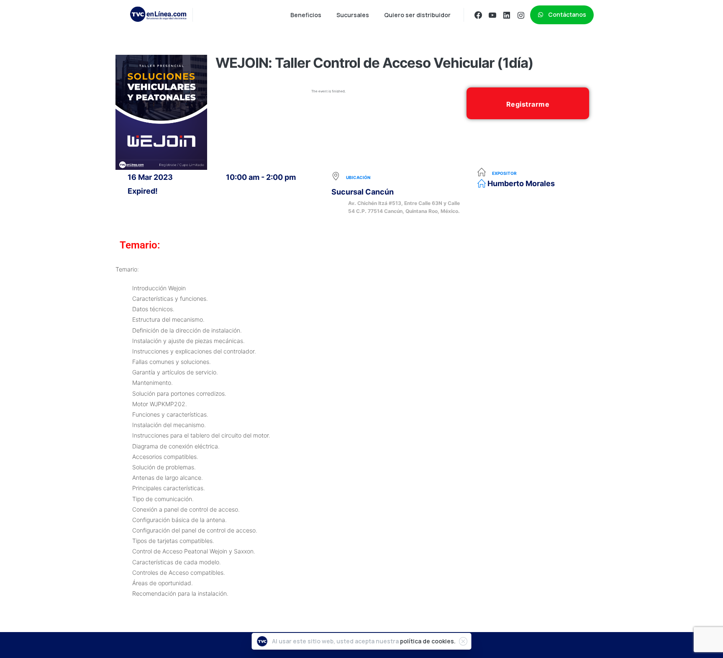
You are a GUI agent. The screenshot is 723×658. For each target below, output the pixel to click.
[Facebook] (478, 15)
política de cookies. (428, 641)
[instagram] (521, 15)
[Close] (463, 641)
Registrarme (528, 104)
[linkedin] (507, 15)
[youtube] (492, 15)
